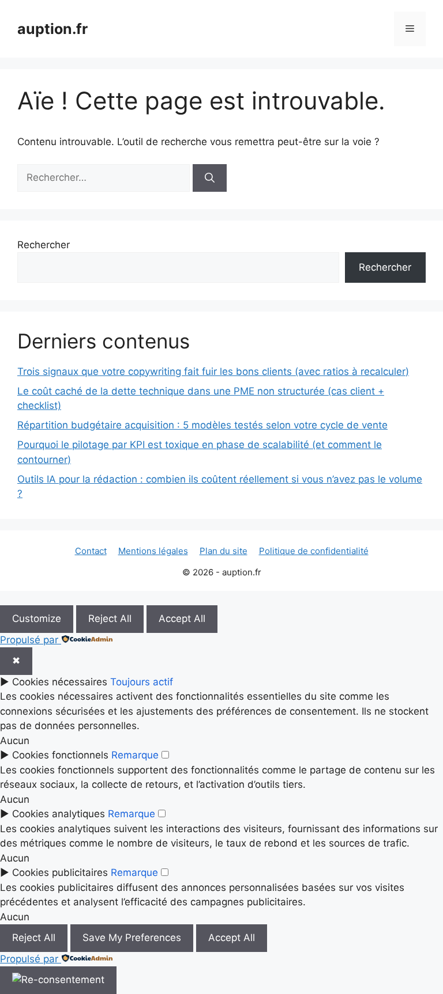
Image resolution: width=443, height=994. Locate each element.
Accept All (182, 618)
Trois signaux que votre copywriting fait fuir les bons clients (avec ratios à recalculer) (213, 371)
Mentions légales (153, 550)
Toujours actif (141, 682)
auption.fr (52, 28)
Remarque (135, 755)
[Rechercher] (210, 178)
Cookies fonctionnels (60, 755)
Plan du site (223, 550)
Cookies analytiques (58, 814)
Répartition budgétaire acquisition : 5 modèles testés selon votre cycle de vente (202, 425)
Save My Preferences (131, 937)
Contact (91, 550)
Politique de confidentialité (314, 550)
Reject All (110, 618)
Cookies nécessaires (59, 682)
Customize (36, 618)
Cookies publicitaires (60, 872)
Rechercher (43, 245)
